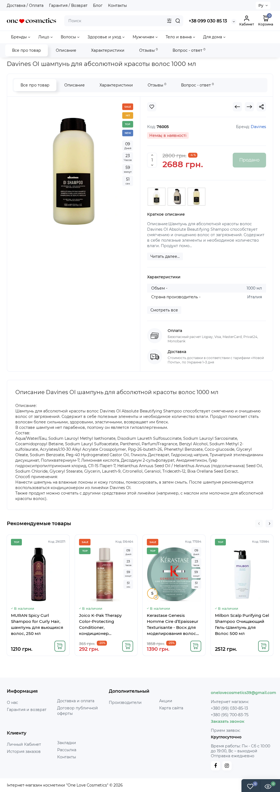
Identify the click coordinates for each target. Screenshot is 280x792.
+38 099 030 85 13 (208, 21)
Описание (66, 50)
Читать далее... (165, 256)
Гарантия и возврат (26, 709)
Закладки (66, 742)
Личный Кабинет (24, 744)
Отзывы (148, 50)
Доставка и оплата (75, 700)
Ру (260, 5)
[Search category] (169, 20)
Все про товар (26, 50)
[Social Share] (261, 106)
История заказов (24, 751)
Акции (165, 700)
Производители (125, 702)
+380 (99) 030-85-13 (229, 708)
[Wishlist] (151, 106)
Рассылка (66, 749)
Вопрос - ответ (189, 50)
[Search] (177, 20)
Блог (98, 5)
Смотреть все (164, 310)
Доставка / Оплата (25, 5)
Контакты (117, 5)
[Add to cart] (59, 646)
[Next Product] (249, 106)
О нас (12, 702)
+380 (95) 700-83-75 (230, 714)
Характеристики (107, 50)
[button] (259, 523)
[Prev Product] (237, 106)
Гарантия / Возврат (68, 5)
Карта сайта (171, 708)
